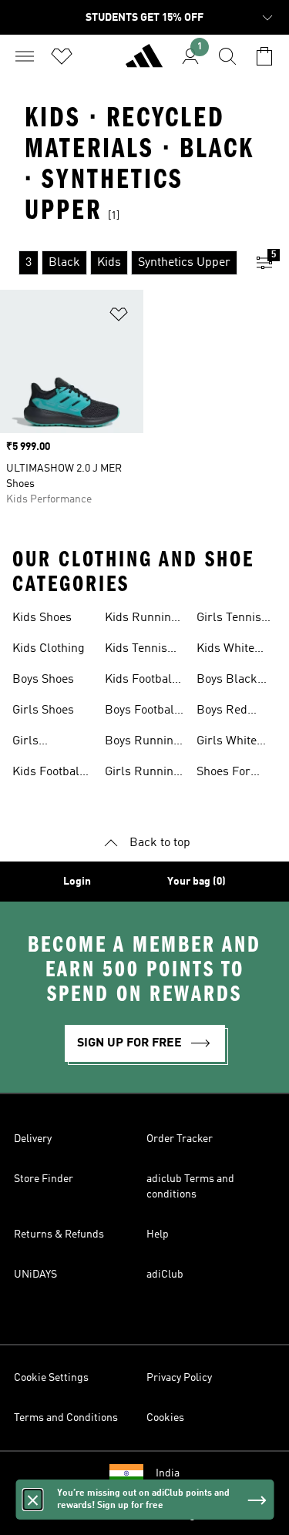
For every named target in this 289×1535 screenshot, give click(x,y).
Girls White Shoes (227, 743)
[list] (120, 262)
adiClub (164, 1274)
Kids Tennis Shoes (136, 650)
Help (157, 1234)
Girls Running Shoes (142, 773)
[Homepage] (144, 62)
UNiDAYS (35, 1274)
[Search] (227, 56)
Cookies (165, 1417)
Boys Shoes (43, 679)
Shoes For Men (223, 773)
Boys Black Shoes (227, 681)
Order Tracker (179, 1139)
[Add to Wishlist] (118, 317)
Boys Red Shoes (222, 712)
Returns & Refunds (59, 1234)
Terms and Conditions (66, 1417)
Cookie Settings (51, 1377)
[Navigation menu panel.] (24, 56)
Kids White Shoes (225, 650)
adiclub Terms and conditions (190, 1187)
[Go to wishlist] (61, 56)
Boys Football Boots (141, 712)
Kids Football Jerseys (140, 681)
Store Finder (43, 1179)
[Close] (32, 1500)
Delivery (33, 1139)
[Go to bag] (264, 56)
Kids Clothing (48, 649)
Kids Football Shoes (47, 773)
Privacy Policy (179, 1377)
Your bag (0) (196, 881)
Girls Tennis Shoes (229, 619)
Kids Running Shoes (141, 619)
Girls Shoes (43, 710)
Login (77, 881)
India (168, 1473)
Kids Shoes (42, 618)
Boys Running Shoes (142, 743)
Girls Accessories (45, 743)
